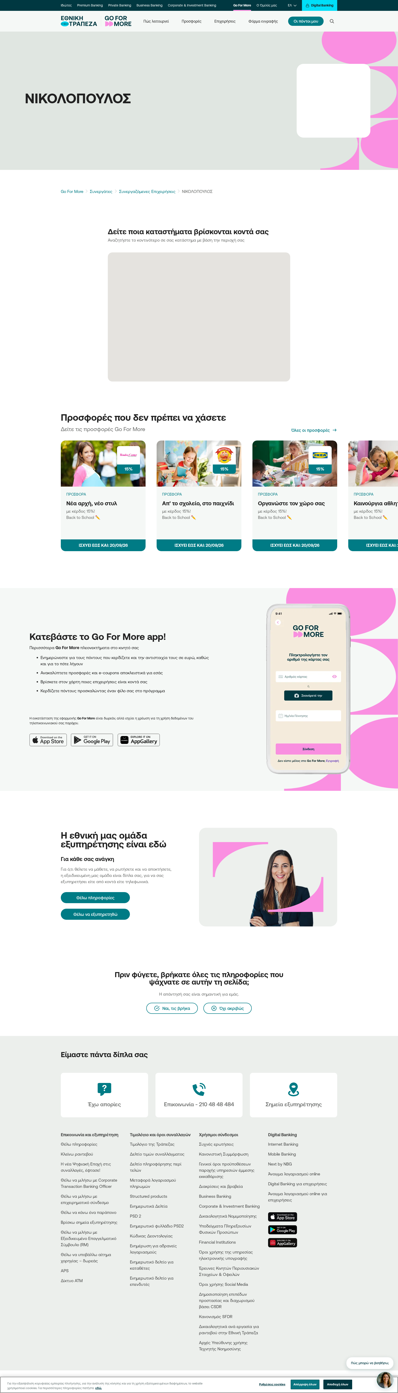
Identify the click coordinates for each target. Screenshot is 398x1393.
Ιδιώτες (66, 5)
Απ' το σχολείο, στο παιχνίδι (198, 503)
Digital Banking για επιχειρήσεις (297, 1183)
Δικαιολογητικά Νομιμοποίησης (228, 1216)
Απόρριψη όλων (304, 1384)
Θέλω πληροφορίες (79, 1144)
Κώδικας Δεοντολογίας (151, 1235)
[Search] (332, 21)
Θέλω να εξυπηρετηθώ (95, 914)
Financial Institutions (217, 1242)
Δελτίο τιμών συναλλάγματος (157, 1154)
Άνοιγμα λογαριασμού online (294, 1173)
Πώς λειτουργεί (156, 21)
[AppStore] (285, 1216)
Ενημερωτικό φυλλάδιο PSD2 (157, 1226)
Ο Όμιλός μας (267, 5)
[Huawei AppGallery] (141, 736)
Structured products (148, 1196)
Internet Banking (283, 1144)
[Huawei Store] (285, 1242)
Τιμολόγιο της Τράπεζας (152, 1144)
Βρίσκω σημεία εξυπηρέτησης (89, 1222)
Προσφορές (192, 21)
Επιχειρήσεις (225, 21)
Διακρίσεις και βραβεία (221, 1186)
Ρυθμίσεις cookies (272, 1384)
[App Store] (50, 736)
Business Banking (149, 5)
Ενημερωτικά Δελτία (148, 1206)
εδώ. (98, 1388)
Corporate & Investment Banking (192, 5)
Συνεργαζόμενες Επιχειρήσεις (147, 191)
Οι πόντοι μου (306, 21)
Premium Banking (90, 5)
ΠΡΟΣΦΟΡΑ (76, 494)
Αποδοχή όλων (337, 1384)
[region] (199, 1385)
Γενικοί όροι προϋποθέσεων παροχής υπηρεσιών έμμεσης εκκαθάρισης (227, 1170)
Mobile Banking (282, 1154)
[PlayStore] (285, 1229)
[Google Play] (94, 736)
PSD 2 (135, 1216)
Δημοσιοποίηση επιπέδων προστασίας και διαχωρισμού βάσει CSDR (227, 1300)
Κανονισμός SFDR (215, 1316)
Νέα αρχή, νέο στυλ (91, 503)
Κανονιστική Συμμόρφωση (223, 1154)
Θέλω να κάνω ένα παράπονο (88, 1212)
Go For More (242, 5)
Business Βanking (215, 1196)
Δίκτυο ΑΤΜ (72, 1280)
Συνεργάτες (101, 191)
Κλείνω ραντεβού (77, 1154)
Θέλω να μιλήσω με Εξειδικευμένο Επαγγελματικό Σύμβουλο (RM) (88, 1238)
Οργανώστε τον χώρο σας (291, 503)
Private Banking (119, 5)
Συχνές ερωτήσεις (216, 1144)
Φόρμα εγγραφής (263, 21)
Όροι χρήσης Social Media (223, 1284)
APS (65, 1270)
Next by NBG (280, 1164)
